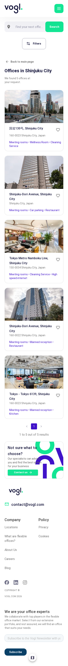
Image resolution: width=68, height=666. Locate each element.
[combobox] (29, 26)
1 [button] (34, 426)
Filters (37, 43)
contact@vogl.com (27, 504)
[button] (58, 8)
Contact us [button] (20, 472)
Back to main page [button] (22, 61)
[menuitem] (32, 657)
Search (54, 26)
